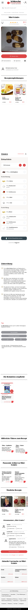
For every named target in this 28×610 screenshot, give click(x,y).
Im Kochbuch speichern (14, 336)
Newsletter (13, 594)
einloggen (13, 555)
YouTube (15, 603)
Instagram (21, 603)
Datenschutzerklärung (6, 600)
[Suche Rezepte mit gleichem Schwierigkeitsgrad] (25, 22)
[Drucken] (25, 61)
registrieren (21, 555)
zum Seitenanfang (14, 591)
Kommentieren (12, 528)
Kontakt (3, 599)
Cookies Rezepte (6, 345)
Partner (20, 599)
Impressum (15, 600)
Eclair (2, 569)
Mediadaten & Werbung (12, 599)
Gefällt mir (19, 528)
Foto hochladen (14, 332)
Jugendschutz (23, 600)
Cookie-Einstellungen (6, 595)
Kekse (17, 577)
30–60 (2, 22)
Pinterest (10, 603)
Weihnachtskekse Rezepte (16, 345)
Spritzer (3, 577)
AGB (25, 599)
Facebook (4, 603)
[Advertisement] (14, 420)
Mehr (3, 347)
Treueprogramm (5, 594)
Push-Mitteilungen (21, 594)
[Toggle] (25, 2)
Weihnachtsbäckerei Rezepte (19, 346)
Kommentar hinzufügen (14, 551)
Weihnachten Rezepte (7, 346)
